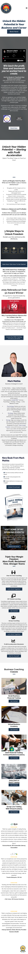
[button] (26, 8)
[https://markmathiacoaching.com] (6, 8)
